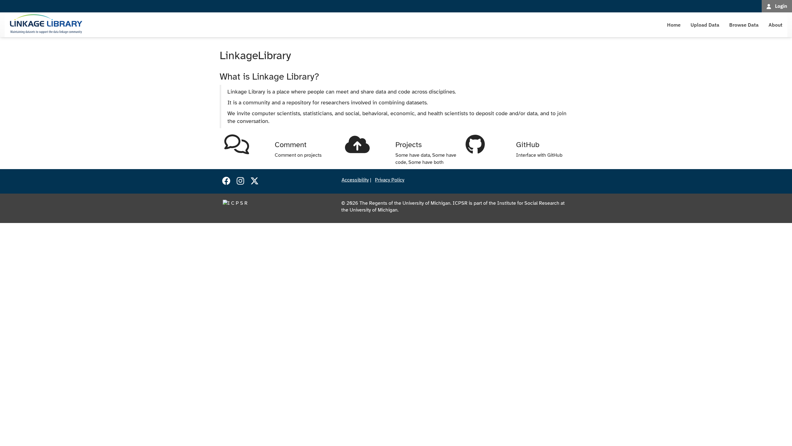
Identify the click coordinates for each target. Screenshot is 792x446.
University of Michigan (374, 210)
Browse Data (744, 25)
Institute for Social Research (528, 203)
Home (674, 25)
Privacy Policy (389, 180)
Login (781, 6)
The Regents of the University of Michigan (404, 203)
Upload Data (705, 25)
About (775, 25)
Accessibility (355, 180)
